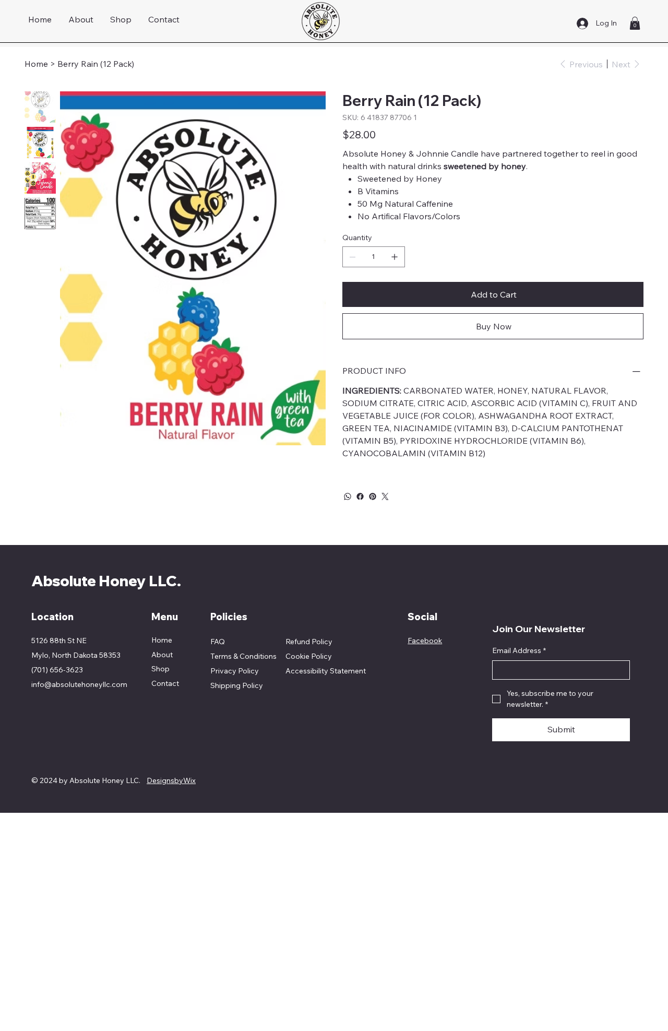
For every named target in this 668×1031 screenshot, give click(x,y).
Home (161, 640)
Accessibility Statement (325, 671)
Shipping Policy (236, 685)
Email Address (519, 650)
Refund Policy (308, 641)
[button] (634, 23)
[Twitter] (385, 496)
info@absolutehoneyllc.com (79, 684)
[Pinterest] (372, 496)
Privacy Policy (234, 671)
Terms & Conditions (243, 656)
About (162, 654)
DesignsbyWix (171, 780)
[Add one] (394, 256)
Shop (160, 668)
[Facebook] (360, 496)
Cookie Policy (308, 656)
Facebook (425, 640)
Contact (165, 683)
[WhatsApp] (347, 496)
